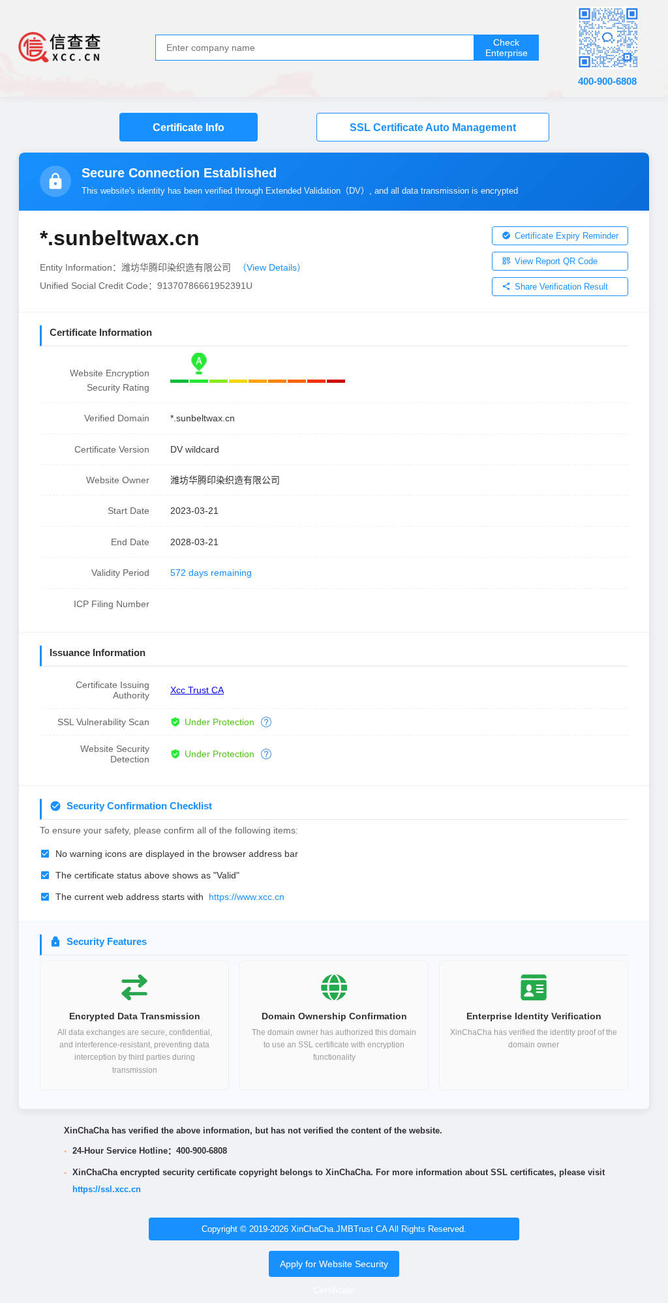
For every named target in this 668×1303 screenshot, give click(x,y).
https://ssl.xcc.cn (106, 1189)
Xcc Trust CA (197, 690)
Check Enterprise (506, 47)
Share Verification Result (561, 287)
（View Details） (271, 267)
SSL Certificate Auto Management (433, 127)
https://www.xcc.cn (246, 896)
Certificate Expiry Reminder (566, 236)
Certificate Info (188, 127)
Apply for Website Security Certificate (334, 1277)
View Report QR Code (556, 261)
